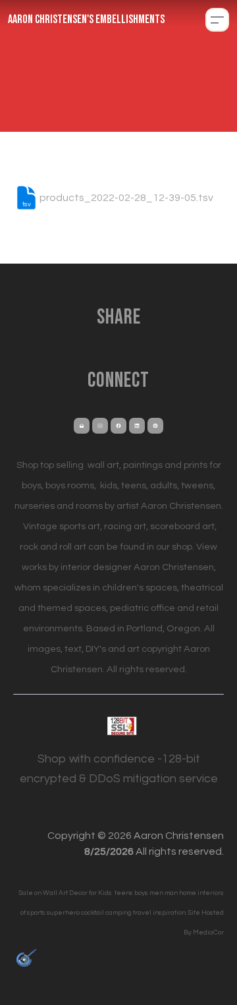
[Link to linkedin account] (137, 426)
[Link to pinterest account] (155, 426)
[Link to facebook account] (118, 426)
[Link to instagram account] (100, 426)
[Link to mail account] (82, 426)
